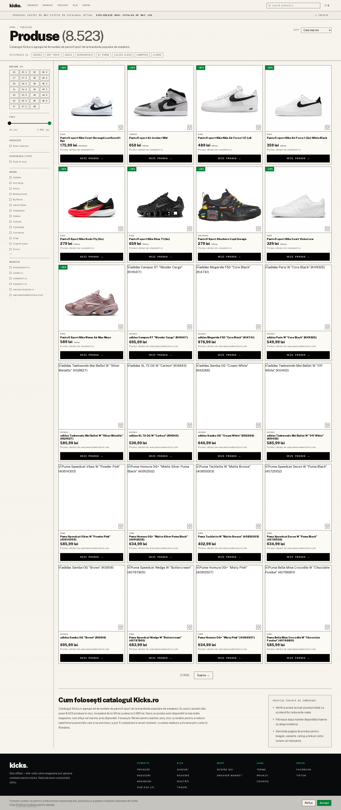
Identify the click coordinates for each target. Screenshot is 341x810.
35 (14, 72)
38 (34, 78)
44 (34, 95)
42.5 (45, 89)
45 (14, 101)
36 (34, 72)
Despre (86, 5)
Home (12, 27)
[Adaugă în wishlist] (120, 127)
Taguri (182, 787)
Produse (143, 769)
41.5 (24, 89)
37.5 (24, 78)
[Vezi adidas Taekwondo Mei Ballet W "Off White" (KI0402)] (298, 396)
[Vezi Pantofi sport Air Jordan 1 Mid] (160, 98)
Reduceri (63, 5)
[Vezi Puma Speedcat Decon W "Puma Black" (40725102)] (298, 497)
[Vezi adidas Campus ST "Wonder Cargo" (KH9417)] (160, 298)
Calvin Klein (122, 55)
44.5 (45, 95)
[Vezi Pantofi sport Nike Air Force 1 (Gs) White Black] (298, 98)
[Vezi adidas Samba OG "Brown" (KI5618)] (92, 598)
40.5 (45, 83)
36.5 (45, 72)
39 (14, 83)
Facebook (303, 769)
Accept (324, 802)
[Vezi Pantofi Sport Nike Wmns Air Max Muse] (92, 298)
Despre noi (225, 769)
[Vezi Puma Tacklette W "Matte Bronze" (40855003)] (229, 497)
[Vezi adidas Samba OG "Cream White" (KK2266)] (229, 396)
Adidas (37, 55)
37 (14, 78)
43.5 (24, 95)
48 (34, 106)
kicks (15, 5)
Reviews (183, 775)
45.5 (24, 101)
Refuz (309, 802)
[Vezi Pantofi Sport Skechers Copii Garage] (229, 200)
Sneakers (33, 5)
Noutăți (183, 781)
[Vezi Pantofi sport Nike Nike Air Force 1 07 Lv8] (229, 98)
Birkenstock (85, 55)
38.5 (45, 78)
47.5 (24, 106)
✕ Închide (321, 15)
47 (14, 106)
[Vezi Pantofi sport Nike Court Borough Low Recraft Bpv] (92, 98)
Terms (261, 769)
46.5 (45, 101)
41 (14, 89)
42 (34, 89)
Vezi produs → (91, 158)
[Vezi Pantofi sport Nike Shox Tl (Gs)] (160, 200)
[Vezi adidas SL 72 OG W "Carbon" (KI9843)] (160, 396)
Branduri (48, 5)
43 (14, 95)
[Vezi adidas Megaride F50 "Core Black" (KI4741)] (229, 298)
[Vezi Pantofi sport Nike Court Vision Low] (298, 200)
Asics (68, 55)
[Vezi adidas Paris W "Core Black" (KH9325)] (298, 298)
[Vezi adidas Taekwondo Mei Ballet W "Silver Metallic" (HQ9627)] (92, 396)
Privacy (262, 775)
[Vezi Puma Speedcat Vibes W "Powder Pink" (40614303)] (92, 497)
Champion (142, 55)
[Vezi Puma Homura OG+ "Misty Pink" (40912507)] (229, 598)
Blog (75, 5)
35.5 (24, 72)
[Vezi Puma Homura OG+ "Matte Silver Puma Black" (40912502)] (160, 497)
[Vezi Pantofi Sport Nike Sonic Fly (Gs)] (92, 200)
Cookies (263, 781)
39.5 (24, 83)
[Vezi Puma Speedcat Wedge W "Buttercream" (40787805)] (160, 598)
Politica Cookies (26, 804)
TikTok (301, 775)
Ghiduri (182, 769)
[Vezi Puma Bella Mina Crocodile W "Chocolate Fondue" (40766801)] (298, 598)
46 (34, 101)
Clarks (157, 55)
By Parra (103, 55)
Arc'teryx (53, 55)
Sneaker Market (229, 775)
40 (34, 83)
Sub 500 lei (145, 787)
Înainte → (203, 675)
